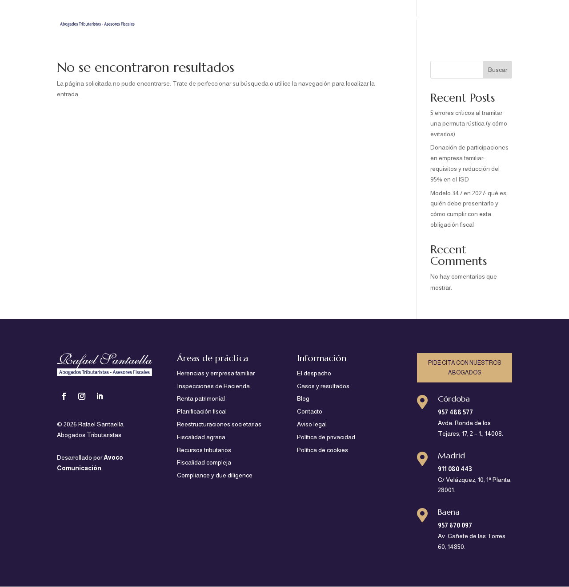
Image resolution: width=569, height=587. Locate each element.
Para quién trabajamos (215, 18)
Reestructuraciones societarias (219, 424)
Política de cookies (322, 449)
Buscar (497, 69)
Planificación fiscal (202, 411)
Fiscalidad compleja (204, 462)
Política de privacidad (326, 437)
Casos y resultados (419, 18)
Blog (466, 18)
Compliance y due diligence (214, 475)
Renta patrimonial (201, 398)
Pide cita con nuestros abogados (464, 367)
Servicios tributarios (291, 18)
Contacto (498, 18)
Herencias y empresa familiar (216, 373)
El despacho (360, 18)
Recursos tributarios (204, 449)
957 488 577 (455, 412)
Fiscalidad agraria (201, 437)
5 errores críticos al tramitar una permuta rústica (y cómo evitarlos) (468, 123)
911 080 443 (455, 469)
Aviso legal (312, 424)
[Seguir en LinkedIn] (99, 396)
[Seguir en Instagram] (82, 396)
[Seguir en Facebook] (64, 396)
